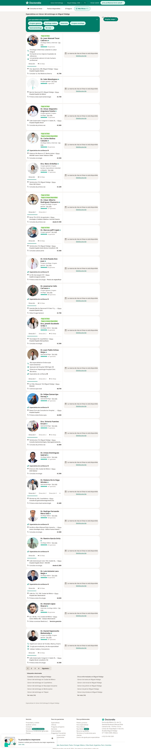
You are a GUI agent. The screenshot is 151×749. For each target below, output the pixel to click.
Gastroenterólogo (35, 28)
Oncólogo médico (51, 23)
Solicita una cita (81, 56)
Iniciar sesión (95, 3)
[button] (97, 20)
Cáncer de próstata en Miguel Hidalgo (89, 692)
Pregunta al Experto (57, 727)
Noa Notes (82, 729)
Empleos (35, 729)
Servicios (54, 729)
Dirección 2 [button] (42, 212)
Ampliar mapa (110, 19)
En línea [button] (42, 64)
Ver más (48, 28)
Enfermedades (56, 731)
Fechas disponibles (53, 9)
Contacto (29, 727)
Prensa (28, 733)
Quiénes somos (31, 725)
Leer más (21, 744)
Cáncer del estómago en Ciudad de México (41, 679)
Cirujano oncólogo (77, 23)
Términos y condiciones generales (37, 731)
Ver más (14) (31, 695)
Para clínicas (81, 727)
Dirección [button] (32, 64)
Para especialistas (82, 725)
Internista (64, 23)
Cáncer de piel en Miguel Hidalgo (88, 689)
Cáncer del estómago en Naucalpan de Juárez (42, 686)
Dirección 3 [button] (53, 493)
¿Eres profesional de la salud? (112, 3)
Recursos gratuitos (83, 731)
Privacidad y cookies (32, 723)
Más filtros (82, 9)
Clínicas (53, 725)
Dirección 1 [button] (32, 212)
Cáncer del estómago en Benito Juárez (39, 689)
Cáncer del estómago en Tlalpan (37, 692)
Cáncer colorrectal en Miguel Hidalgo (89, 683)
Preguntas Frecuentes (58, 733)
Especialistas (55, 723)
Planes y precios (82, 723)
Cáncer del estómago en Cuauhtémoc (39, 683)
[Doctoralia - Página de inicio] (37, 3)
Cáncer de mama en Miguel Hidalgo (89, 679)
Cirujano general (35, 23)
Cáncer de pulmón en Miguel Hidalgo (89, 686)
